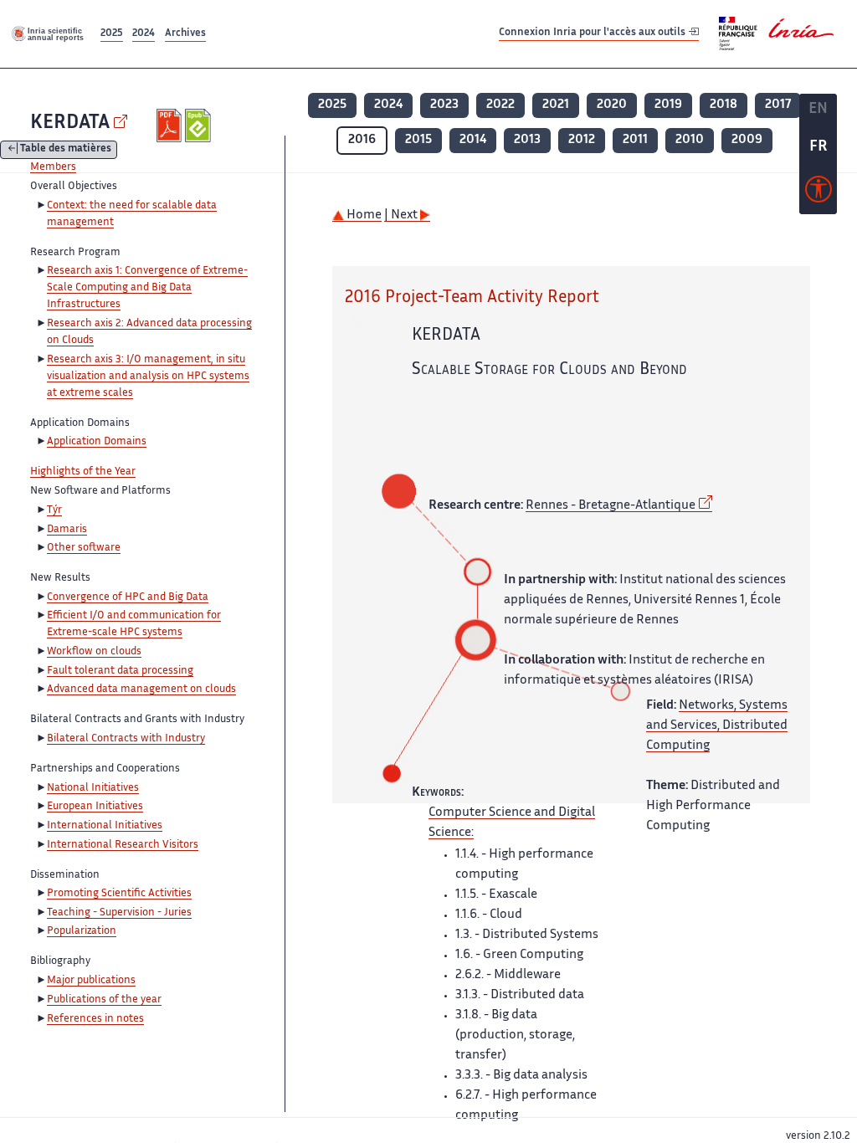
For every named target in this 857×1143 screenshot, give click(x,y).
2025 (111, 33)
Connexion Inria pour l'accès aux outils (593, 33)
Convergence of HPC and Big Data (127, 597)
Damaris (67, 530)
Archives (185, 33)
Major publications (91, 981)
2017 (778, 105)
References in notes (95, 1019)
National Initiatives (93, 788)
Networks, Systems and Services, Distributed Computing (717, 725)
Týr (54, 510)
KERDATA (70, 123)
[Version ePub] (199, 125)
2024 (143, 33)
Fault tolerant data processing (120, 671)
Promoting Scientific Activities (119, 894)
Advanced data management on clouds (141, 689)
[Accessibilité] (818, 193)
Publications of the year (104, 1000)
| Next (402, 215)
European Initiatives (95, 807)
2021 (555, 105)
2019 (668, 105)
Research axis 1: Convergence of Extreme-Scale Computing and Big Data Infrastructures (147, 288)
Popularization (81, 931)
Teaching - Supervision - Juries (119, 913)
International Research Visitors (122, 845)
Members (53, 167)
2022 (500, 105)
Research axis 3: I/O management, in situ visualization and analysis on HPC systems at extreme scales (148, 376)
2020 (612, 105)
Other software (84, 548)
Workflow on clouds (94, 652)
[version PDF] (171, 125)
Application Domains (96, 442)
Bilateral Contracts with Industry (126, 739)
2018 (723, 105)
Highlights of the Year (83, 472)
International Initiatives (104, 826)
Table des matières (65, 150)
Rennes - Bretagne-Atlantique (610, 505)
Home (363, 215)
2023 (444, 105)
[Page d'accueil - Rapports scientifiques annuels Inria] (48, 33)
